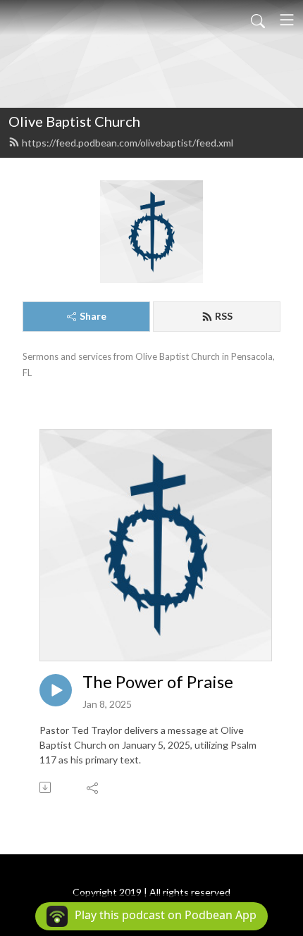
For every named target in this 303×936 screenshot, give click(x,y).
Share (93, 316)
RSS (224, 316)
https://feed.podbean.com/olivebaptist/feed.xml (127, 143)
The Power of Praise (157, 682)
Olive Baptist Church (74, 121)
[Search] (258, 20)
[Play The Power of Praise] (55, 690)
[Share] (93, 787)
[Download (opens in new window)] (46, 787)
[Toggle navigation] (287, 19)
